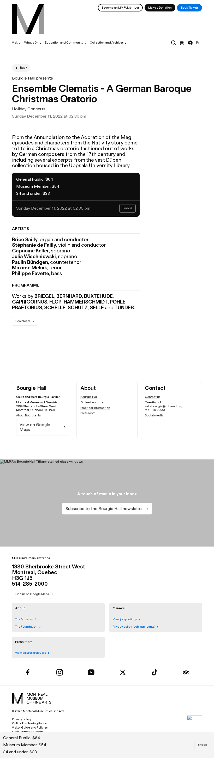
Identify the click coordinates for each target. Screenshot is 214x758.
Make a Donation (160, 7)
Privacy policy (21, 719)
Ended (202, 744)
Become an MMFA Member (120, 7)
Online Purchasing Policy (29, 723)
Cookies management (28, 731)
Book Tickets (189, 7)
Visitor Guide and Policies (29, 727)
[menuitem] (28, 19)
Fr (198, 43)
